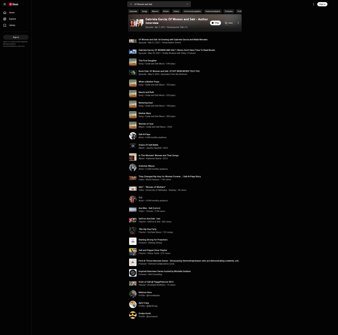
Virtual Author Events (171, 42)
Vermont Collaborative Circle (161, 264)
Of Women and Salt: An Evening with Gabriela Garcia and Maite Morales (173, 39)
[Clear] (187, 4)
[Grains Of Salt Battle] (186, 146)
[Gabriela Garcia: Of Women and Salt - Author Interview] (136, 22)
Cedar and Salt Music (155, 63)
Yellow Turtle (153, 253)
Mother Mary (145, 113)
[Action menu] (238, 23)
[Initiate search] (131, 4)
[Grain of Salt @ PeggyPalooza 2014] (186, 283)
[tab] (133, 11)
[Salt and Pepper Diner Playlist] (186, 252)
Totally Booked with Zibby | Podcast (179, 53)
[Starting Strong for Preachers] (186, 241)
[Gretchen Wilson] (186, 167)
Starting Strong (155, 243)
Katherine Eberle (153, 158)
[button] (136, 23)
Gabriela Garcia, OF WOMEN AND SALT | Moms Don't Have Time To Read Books (177, 50)
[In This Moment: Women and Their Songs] (186, 157)
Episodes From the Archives (174, 74)
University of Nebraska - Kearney (161, 190)
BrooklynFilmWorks (156, 285)
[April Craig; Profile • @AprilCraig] (186, 304)
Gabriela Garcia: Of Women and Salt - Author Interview (176, 21)
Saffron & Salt (153, 221)
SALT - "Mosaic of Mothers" (152, 187)
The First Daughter (148, 60)
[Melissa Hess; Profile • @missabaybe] (186, 294)
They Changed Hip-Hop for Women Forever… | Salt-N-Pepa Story (170, 176)
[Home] (13, 4)
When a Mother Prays (149, 81)
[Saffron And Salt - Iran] (186, 220)
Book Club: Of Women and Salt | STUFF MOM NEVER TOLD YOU (169, 71)
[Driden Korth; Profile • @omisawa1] (186, 315)
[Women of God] (186, 125)
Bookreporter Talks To (177, 27)
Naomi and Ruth (146, 92)
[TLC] (186, 199)
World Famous (152, 179)
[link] (16, 12)
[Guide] (4, 4)
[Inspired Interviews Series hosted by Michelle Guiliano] (186, 273)
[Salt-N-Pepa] (186, 136)
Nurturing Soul (146, 103)
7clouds (149, 211)
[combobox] (162, 4)
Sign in (322, 4)
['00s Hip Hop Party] (186, 230)
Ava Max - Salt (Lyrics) (149, 208)
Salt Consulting (155, 274)
